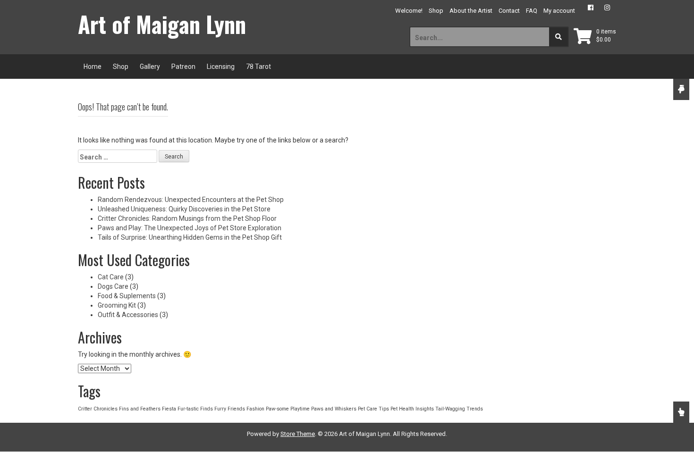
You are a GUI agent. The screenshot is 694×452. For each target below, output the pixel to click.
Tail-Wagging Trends (459, 409)
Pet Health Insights (412, 409)
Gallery (150, 66)
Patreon (183, 66)
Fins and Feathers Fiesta (147, 409)
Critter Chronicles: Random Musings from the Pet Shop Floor (187, 218)
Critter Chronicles (98, 409)
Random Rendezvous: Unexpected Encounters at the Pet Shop (191, 199)
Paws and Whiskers (333, 409)
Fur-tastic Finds (195, 409)
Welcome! (409, 10)
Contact (509, 10)
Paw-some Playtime (288, 409)
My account (559, 10)
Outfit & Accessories (128, 314)
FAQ (531, 10)
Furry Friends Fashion (239, 409)
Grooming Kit (117, 305)
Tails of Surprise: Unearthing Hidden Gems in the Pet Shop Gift (190, 237)
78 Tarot (258, 66)
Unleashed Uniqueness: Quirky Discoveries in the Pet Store (184, 209)
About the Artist (470, 10)
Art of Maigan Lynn (162, 24)
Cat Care (111, 277)
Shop (436, 10)
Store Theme (297, 433)
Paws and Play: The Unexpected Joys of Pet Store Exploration (189, 228)
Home (93, 66)
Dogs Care (113, 286)
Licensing (221, 66)
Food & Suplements (127, 296)
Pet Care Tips (373, 409)
